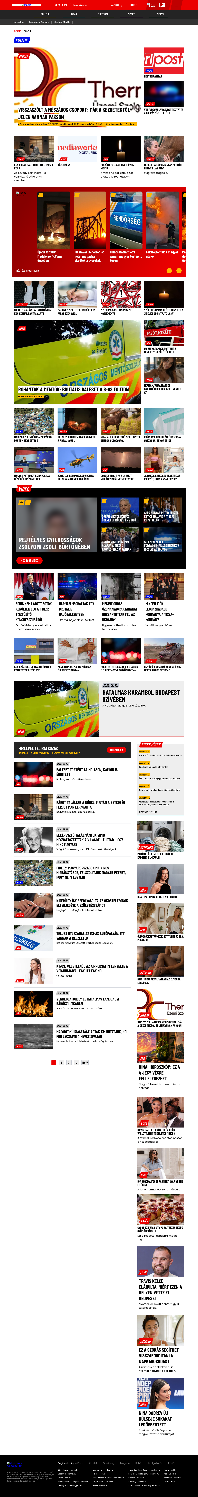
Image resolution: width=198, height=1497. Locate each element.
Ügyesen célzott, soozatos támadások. (119, 627)
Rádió (171, 1463)
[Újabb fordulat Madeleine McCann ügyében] (53, 220)
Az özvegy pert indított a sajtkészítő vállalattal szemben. (30, 176)
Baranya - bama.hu (67, 1474)
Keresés (134, 5)
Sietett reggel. (64, 975)
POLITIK (45, 14)
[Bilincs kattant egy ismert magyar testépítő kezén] (126, 220)
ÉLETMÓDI (103, 14)
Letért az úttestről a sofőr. (30, 396)
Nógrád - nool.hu (136, 1478)
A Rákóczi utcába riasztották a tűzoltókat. (79, 1008)
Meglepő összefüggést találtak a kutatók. (79, 910)
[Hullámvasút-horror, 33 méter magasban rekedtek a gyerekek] (90, 220)
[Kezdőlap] (26, 5)
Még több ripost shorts (27, 270)
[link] (149, 70)
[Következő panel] (179, 270)
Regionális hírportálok (70, 1463)
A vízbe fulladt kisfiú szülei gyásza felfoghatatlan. (117, 174)
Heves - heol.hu (100, 1485)
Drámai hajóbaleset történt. (77, 620)
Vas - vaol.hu (170, 1474)
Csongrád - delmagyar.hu (70, 1485)
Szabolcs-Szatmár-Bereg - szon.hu (144, 1485)
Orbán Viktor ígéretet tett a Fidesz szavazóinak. (33, 627)
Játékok (115, 5)
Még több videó (29, 560)
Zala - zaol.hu (170, 1482)
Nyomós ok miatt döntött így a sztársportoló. (159, 1306)
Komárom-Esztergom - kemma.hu (143, 1474)
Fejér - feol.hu (99, 1474)
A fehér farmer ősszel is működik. (158, 1189)
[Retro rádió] (150, 5)
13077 (85, 1062)
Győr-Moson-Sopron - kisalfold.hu (108, 1478)
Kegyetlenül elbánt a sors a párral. (75, 812)
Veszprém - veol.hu (172, 1478)
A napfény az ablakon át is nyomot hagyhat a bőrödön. (157, 1369)
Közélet (93, 1463)
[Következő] (93, 1062)
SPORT (131, 14)
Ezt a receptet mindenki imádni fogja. (157, 1237)
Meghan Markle (62, 22)
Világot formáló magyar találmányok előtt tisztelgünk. (86, 849)
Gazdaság (108, 1463)
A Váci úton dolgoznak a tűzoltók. (124, 705)
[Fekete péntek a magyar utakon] (162, 220)
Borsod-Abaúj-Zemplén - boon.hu (73, 1482)
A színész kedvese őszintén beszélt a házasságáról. (159, 1140)
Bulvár (138, 1463)
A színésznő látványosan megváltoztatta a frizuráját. (156, 1432)
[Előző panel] (169, 270)
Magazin (125, 1463)
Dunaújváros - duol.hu (103, 1470)
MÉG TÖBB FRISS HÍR (148, 812)
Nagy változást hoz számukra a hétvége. (159, 1086)
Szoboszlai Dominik (39, 22)
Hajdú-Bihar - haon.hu (103, 1482)
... (76, 1062)
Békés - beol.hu (64, 1478)
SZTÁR (74, 14)
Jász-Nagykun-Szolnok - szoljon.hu (144, 1470)
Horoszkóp (18, 22)
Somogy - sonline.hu (137, 1482)
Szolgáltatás (155, 1463)
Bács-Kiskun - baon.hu (68, 1470)
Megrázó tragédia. (156, 173)
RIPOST (17, 31)
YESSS (160, 14)
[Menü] (176, 5)
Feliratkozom (116, 749)
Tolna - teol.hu (170, 1470)
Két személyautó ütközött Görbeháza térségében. (84, 943)
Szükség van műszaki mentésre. (74, 779)
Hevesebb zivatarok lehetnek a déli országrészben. (84, 1041)
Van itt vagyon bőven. (160, 625)
